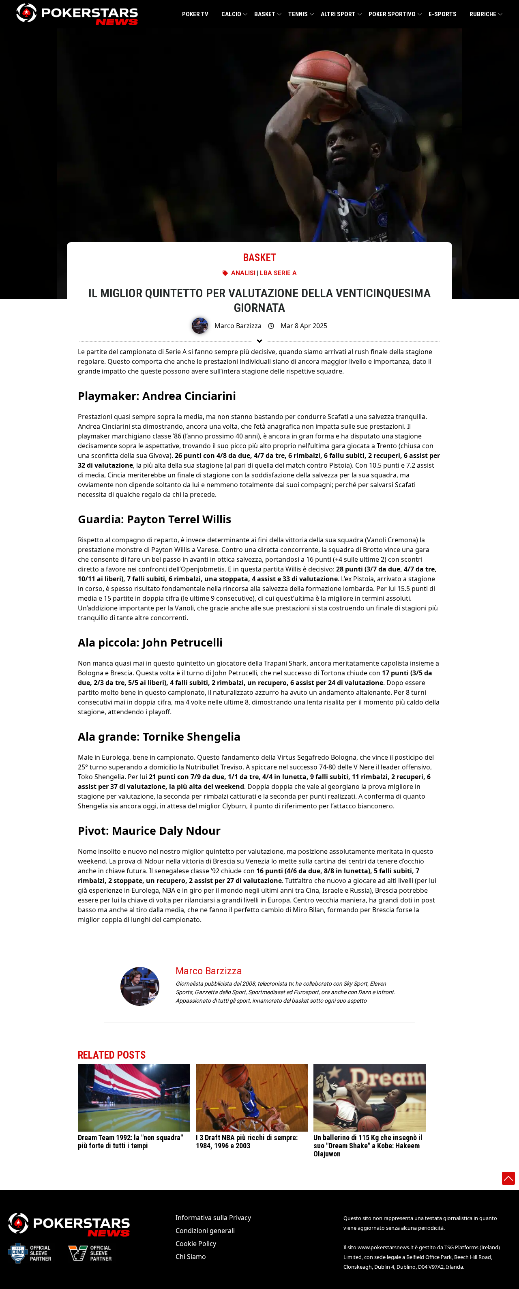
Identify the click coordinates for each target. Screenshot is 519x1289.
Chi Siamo (191, 1256)
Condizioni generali (205, 1230)
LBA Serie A (278, 273)
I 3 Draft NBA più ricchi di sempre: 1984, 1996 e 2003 (247, 1141)
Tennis (298, 14)
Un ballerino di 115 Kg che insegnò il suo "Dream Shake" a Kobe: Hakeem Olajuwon (367, 1145)
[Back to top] (508, 1178)
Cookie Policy (196, 1243)
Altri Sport (338, 14)
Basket (264, 14)
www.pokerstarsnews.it (386, 1247)
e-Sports (443, 14)
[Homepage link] (77, 14)
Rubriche (483, 14)
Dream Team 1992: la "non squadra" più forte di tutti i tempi (130, 1141)
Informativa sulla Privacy (213, 1217)
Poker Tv (195, 14)
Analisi (243, 273)
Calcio (231, 14)
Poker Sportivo (392, 14)
